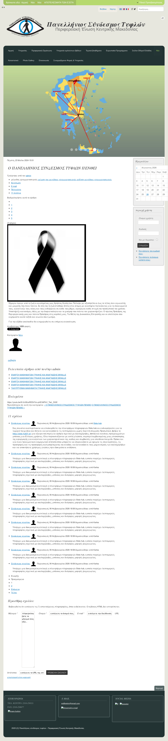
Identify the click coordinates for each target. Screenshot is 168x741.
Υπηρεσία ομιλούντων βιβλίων (68, 51)
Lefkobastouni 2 (76, 149)
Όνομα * (43, 613)
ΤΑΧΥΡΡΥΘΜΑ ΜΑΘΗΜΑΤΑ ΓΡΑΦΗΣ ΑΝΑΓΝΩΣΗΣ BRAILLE (38, 388)
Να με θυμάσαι (146, 239)
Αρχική (11, 51)
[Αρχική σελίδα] (25, 26)
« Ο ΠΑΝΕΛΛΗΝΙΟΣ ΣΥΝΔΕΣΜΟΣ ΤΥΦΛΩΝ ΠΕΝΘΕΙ (67, 404)
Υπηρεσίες (22, 51)
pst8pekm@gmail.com (70, 703)
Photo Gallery (28, 60)
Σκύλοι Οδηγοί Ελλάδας (142, 51)
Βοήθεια (103, 9)
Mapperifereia (94, 149)
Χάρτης (113, 9)
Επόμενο (15, 589)
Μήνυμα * (13, 613)
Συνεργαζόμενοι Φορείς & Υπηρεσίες (68, 60)
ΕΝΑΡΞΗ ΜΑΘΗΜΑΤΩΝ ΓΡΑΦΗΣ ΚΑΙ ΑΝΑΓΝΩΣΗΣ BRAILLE (38, 374)
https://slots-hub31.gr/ (22, 433)
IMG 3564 (85, 149)
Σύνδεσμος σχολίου (20, 423)
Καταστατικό (13, 60)
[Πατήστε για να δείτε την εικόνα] (46, 262)
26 (147, 194)
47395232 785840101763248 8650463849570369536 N (71, 149)
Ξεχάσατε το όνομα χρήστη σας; (148, 258)
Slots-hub (97, 423)
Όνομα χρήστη (146, 218)
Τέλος (14, 592)
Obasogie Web (90, 149)
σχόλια (16, 192)
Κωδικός (142, 229)
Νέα (157, 51)
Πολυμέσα (16, 189)
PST (81, 149)
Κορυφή (160, 688)
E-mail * (80, 613)
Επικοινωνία (44, 60)
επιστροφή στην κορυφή (18, 677)
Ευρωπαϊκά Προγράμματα (116, 51)
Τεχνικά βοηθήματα (93, 51)
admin (28, 175)
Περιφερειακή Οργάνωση (42, 51)
